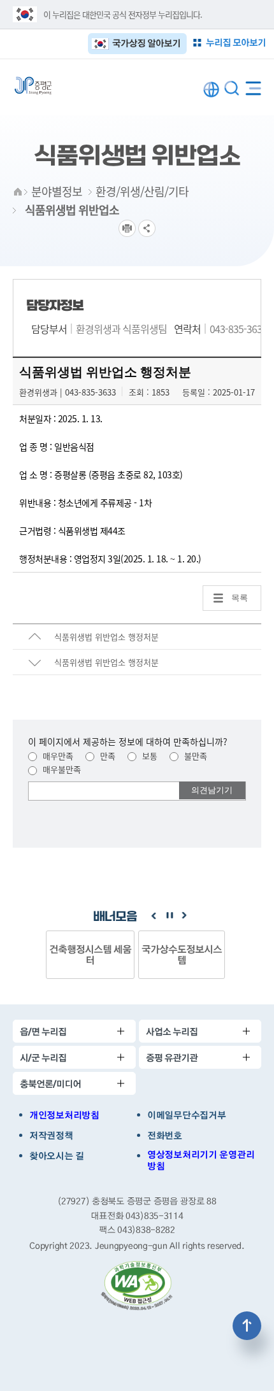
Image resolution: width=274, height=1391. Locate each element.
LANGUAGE (211, 89)
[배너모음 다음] (184, 916)
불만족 (194, 756)
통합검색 (232, 88)
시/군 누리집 (43, 1057)
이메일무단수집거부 (186, 1115)
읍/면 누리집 (43, 1031)
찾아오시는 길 (56, 1156)
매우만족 (56, 756)
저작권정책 (51, 1135)
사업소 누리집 (172, 1031)
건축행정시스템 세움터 (90, 954)
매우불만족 (60, 769)
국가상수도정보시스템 (181, 954)
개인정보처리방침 (64, 1115)
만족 (106, 756)
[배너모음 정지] (169, 916)
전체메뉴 (253, 85)
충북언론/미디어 (50, 1083)
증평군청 (33, 86)
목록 (239, 598)
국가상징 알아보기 (146, 43)
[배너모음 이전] (153, 916)
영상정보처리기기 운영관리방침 (200, 1160)
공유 (146, 228)
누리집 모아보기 (236, 42)
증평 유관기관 (172, 1057)
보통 (148, 756)
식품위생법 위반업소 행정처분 (106, 637)
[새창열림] (137, 1286)
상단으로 (247, 1325)
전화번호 (164, 1135)
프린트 (127, 228)
